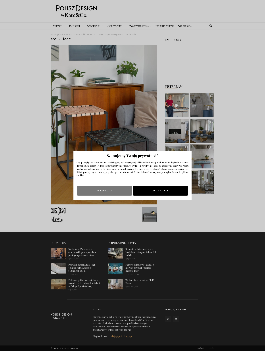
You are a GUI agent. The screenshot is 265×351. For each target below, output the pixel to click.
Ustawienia (104, 190)
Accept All (160, 190)
